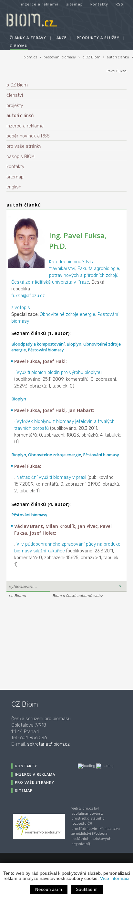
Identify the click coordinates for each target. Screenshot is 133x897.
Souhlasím (87, 889)
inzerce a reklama (40, 4)
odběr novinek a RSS (28, 136)
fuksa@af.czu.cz (28, 295)
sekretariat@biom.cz (48, 744)
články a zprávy (28, 37)
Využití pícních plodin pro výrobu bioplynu (59, 372)
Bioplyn (73, 344)
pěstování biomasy (60, 57)
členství (14, 95)
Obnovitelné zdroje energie (67, 314)
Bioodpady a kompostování (38, 344)
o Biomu (19, 45)
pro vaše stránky (23, 146)
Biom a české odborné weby (78, 595)
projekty (14, 105)
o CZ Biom (91, 57)
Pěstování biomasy (46, 350)
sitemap (74, 4)
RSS (119, 4)
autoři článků (118, 57)
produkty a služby (98, 37)
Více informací (114, 878)
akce (61, 37)
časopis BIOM (20, 156)
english (13, 187)
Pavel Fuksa (117, 71)
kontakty (99, 4)
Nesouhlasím (48, 889)
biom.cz (30, 57)
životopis (20, 307)
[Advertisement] (46, 643)
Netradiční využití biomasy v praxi (51, 477)
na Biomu (17, 595)
